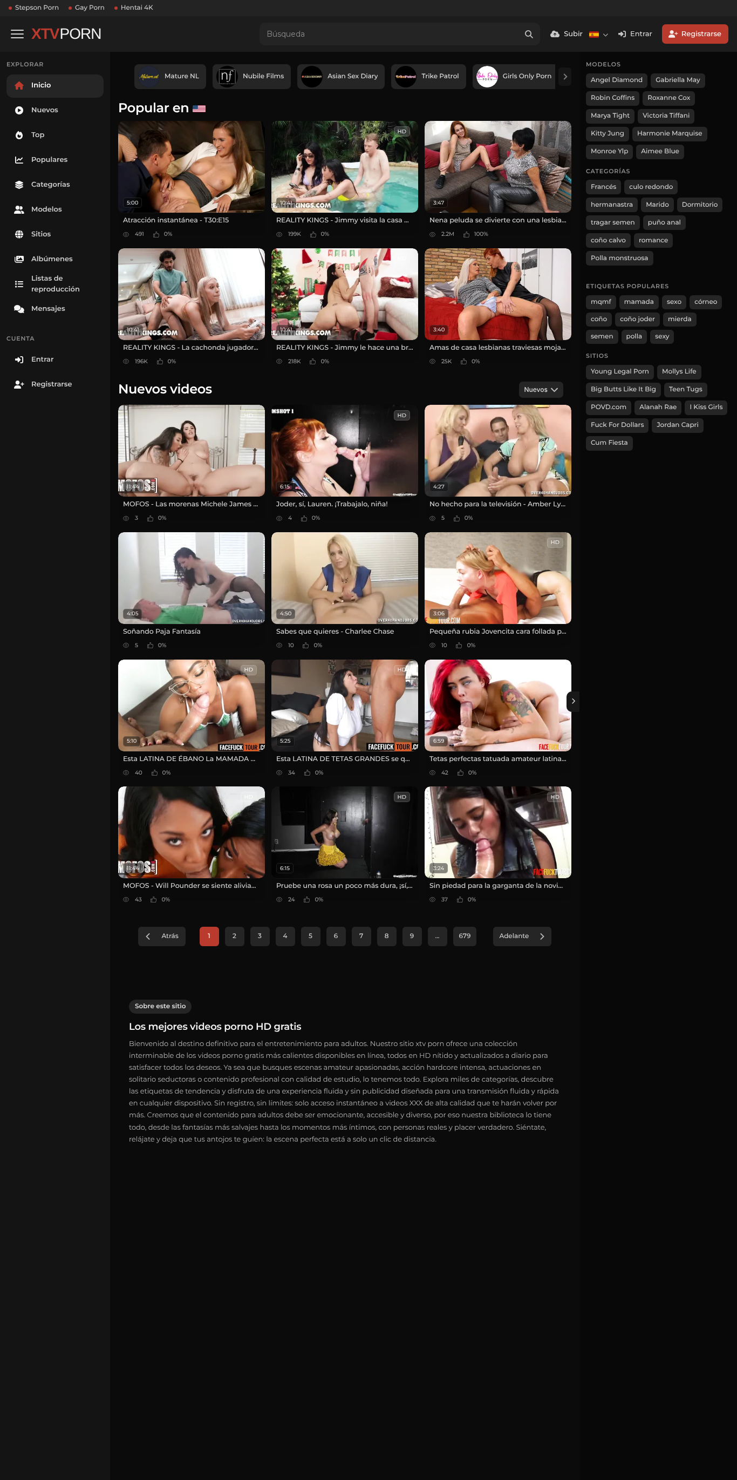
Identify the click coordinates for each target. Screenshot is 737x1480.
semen (602, 336)
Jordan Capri (677, 425)
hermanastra (612, 205)
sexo (674, 302)
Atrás (169, 936)
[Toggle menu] (17, 34)
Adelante (514, 936)
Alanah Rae (658, 407)
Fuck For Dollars (617, 425)
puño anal (664, 223)
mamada (639, 302)
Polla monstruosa (620, 258)
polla (634, 336)
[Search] (528, 34)
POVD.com (608, 407)
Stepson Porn (37, 8)
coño (599, 319)
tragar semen (613, 223)
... (437, 936)
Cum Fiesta (609, 443)
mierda (680, 319)
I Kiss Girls (706, 407)
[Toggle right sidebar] (573, 701)
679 (465, 936)
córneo (705, 302)
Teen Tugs (685, 389)
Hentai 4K (137, 8)
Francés (603, 187)
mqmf (601, 302)
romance (653, 240)
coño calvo (608, 240)
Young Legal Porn (620, 372)
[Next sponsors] (564, 76)
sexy (662, 336)
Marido (657, 205)
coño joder (637, 319)
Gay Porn (90, 8)
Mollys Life (679, 372)
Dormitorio (700, 205)
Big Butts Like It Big (623, 389)
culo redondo (651, 187)
